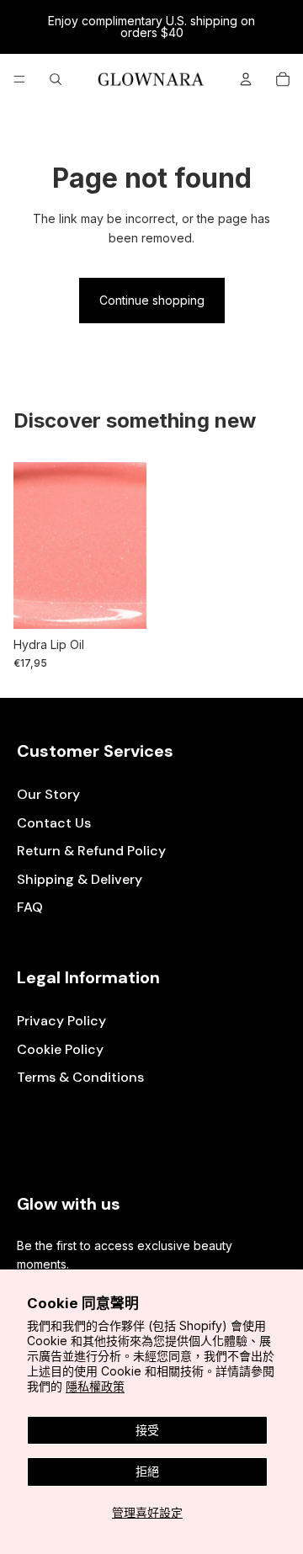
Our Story (48, 794)
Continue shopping (152, 300)
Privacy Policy (61, 1021)
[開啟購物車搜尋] (55, 79)
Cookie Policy (60, 1049)
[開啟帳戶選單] (245, 79)
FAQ (30, 907)
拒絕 (147, 1471)
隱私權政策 (95, 1386)
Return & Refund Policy (91, 850)
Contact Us (54, 823)
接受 (147, 1430)
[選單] (19, 79)
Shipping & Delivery (79, 879)
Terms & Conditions (80, 1077)
